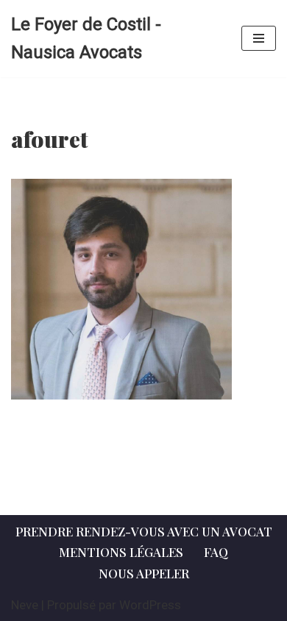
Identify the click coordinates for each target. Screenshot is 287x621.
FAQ (216, 552)
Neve (24, 604)
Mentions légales (121, 552)
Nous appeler (144, 573)
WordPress (150, 604)
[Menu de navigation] (258, 38)
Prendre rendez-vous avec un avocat (143, 531)
